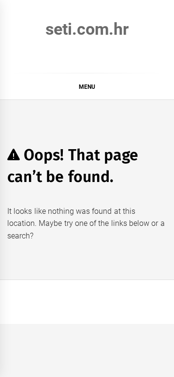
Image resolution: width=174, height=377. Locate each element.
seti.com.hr (87, 29)
